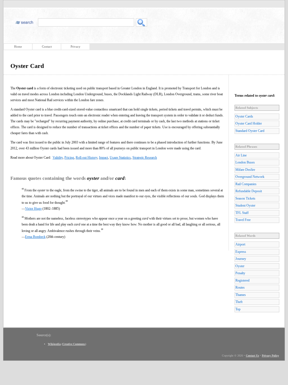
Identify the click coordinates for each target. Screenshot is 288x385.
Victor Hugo (33, 209)
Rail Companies (245, 184)
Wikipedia (54, 344)
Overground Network (249, 177)
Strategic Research (144, 158)
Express (240, 252)
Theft (238, 302)
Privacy (75, 46)
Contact (47, 46)
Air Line (241, 155)
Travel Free (243, 220)
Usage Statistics (120, 158)
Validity (58, 158)
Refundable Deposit (248, 191)
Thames (240, 295)
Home (18, 46)
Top (237, 309)
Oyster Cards (244, 116)
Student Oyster (245, 205)
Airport (240, 244)
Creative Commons (73, 344)
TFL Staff (242, 213)
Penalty (240, 273)
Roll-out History (86, 158)
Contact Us (252, 355)
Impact (103, 158)
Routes (240, 287)
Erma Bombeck (35, 237)
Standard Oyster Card (249, 131)
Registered (242, 280)
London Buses (245, 162)
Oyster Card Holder (248, 123)
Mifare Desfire (245, 170)
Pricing (69, 158)
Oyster (239, 266)
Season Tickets (245, 198)
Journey (240, 259)
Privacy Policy (270, 355)
